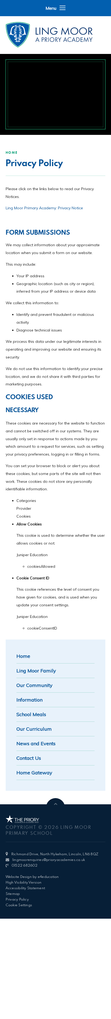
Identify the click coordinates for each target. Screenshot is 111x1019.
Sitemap (13, 893)
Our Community (34, 685)
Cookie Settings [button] (19, 904)
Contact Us (28, 758)
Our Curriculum (34, 729)
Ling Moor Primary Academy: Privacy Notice (44, 208)
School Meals (31, 714)
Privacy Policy (17, 899)
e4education (48, 876)
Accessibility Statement (25, 887)
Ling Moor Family (36, 671)
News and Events (36, 743)
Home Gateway (34, 773)
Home (12, 152)
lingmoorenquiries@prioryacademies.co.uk (48, 859)
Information (29, 700)
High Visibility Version (24, 882)
